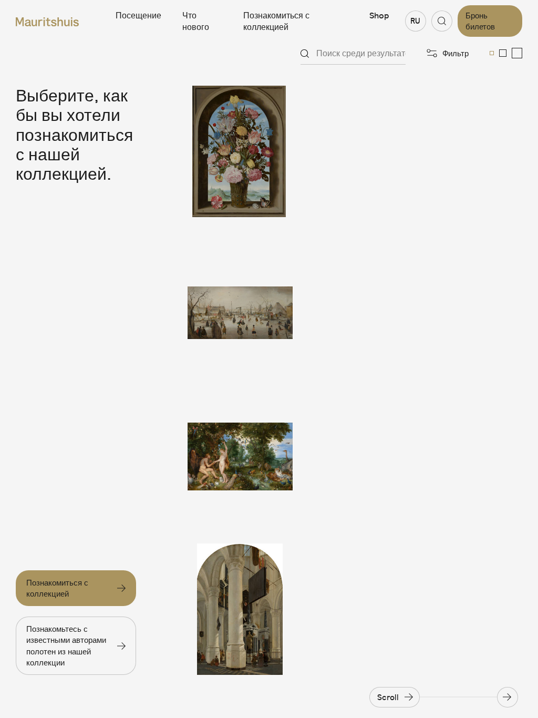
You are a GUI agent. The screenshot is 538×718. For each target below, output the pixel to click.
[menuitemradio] (492, 53)
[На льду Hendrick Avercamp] (240, 304)
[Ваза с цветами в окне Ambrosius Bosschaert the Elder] (240, 151)
